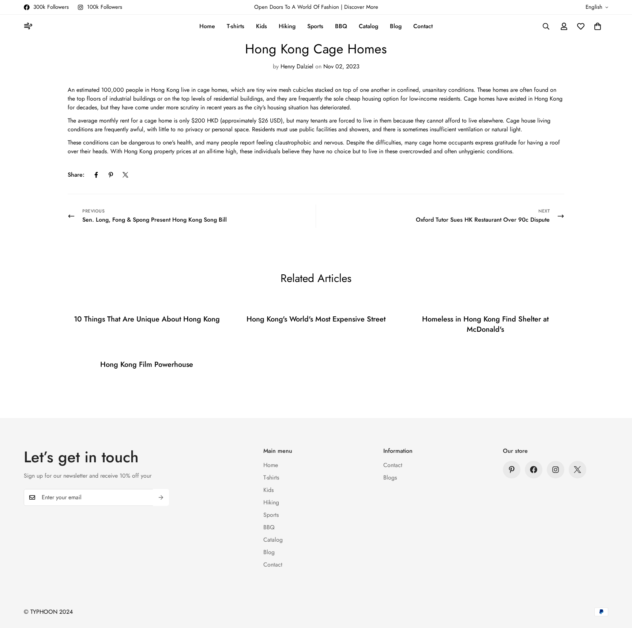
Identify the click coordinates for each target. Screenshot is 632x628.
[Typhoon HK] (29, 26)
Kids (261, 26)
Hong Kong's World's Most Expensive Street (316, 319)
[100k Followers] (555, 469)
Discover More (361, 7)
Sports (315, 26)
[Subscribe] (161, 497)
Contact (423, 26)
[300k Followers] (533, 469)
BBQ (341, 26)
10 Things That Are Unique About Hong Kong (147, 319)
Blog (396, 26)
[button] (597, 26)
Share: (76, 174)
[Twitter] (125, 175)
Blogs (390, 477)
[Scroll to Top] (617, 588)
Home (207, 26)
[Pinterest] (110, 175)
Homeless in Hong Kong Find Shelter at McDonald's (485, 324)
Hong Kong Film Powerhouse (146, 364)
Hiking (287, 26)
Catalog (368, 26)
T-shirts (235, 26)
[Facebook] (96, 175)
